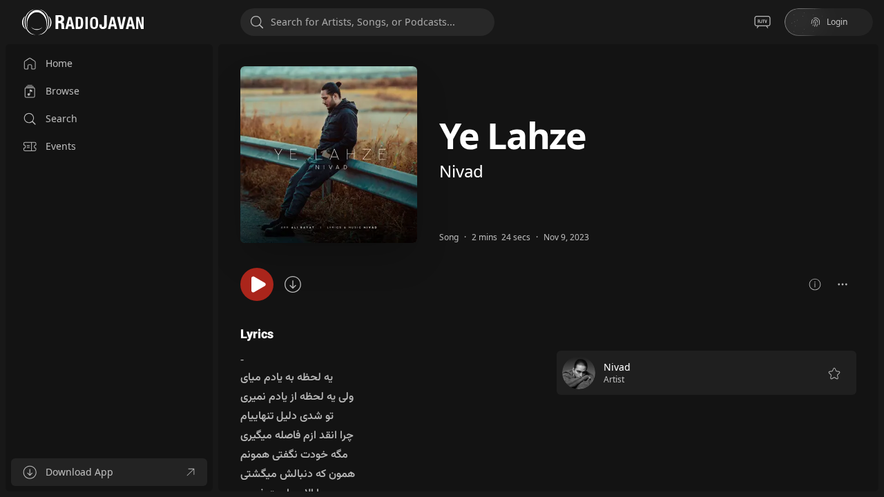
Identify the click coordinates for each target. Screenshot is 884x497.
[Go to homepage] (83, 22)
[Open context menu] (842, 284)
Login (837, 22)
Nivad (461, 170)
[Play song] (256, 284)
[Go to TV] (762, 22)
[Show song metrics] (815, 284)
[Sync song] (293, 284)
